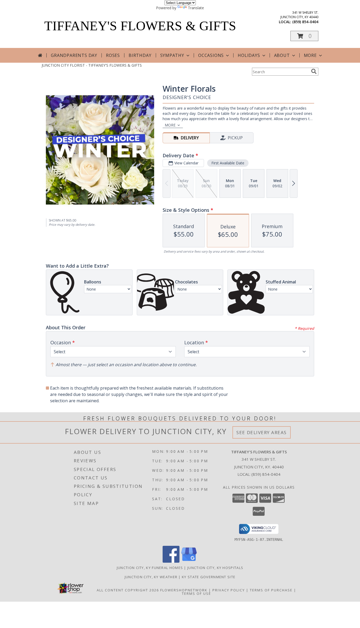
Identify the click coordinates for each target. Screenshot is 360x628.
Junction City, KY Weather (151, 577)
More (310, 55)
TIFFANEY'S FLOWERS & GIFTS (140, 25)
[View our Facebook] (171, 561)
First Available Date (227, 162)
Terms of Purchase (271, 590)
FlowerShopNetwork (183, 590)
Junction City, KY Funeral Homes (150, 567)
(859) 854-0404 (305, 21)
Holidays (249, 55)
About (282, 55)
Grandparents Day (74, 55)
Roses (113, 55)
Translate (196, 7)
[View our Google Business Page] (189, 561)
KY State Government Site (208, 577)
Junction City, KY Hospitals (215, 567)
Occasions (211, 55)
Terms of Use (196, 593)
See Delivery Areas (261, 432)
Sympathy (172, 55)
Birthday (140, 55)
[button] (304, 36)
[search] (314, 71)
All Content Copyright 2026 (128, 590)
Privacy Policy (228, 590)
